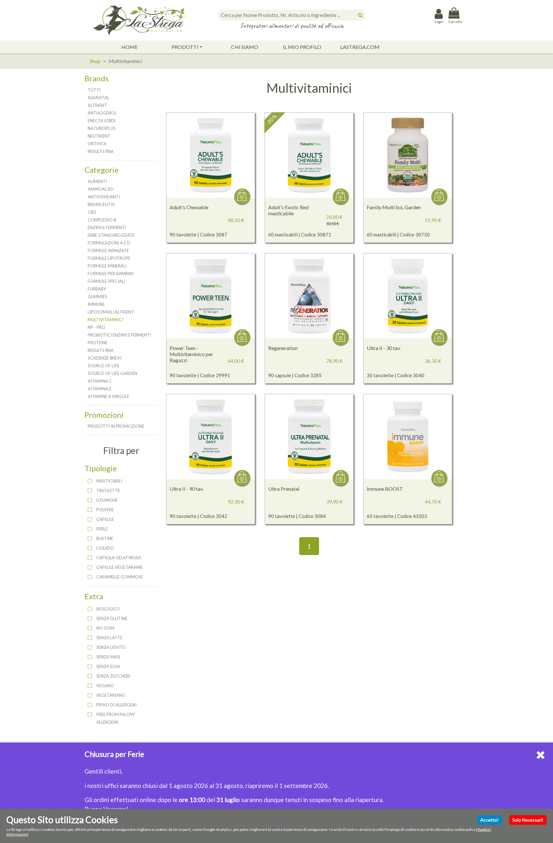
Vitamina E (99, 388)
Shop (95, 61)
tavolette (108, 490)
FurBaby (97, 288)
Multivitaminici (105, 319)
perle (102, 528)
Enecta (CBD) (102, 120)
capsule (105, 519)
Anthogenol (102, 112)
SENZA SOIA (108, 666)
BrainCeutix (101, 204)
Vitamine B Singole (108, 396)
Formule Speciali (106, 281)
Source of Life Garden (112, 373)
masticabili (109, 480)
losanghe (107, 500)
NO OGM (105, 628)
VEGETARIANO (110, 695)
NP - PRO (96, 327)
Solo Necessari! (527, 820)
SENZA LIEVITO (111, 647)
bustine (104, 538)
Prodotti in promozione (116, 426)
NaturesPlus (102, 128)
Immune (96, 304)
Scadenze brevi (104, 358)
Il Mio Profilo (302, 47)
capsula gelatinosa (118, 557)
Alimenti (97, 181)
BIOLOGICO (108, 608)
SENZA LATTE (109, 637)
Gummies (97, 296)
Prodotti (185, 47)
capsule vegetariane (119, 567)
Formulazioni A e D (109, 242)
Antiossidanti (104, 196)
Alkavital (98, 97)
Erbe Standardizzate (111, 235)
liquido (105, 548)
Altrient (97, 105)
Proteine (98, 342)
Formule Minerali (107, 265)
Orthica (97, 143)
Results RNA (101, 151)
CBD (92, 212)
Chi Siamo (244, 47)
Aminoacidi (101, 189)
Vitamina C (100, 381)
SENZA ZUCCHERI (113, 676)
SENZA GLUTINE (111, 618)
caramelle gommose (119, 576)
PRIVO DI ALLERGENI (116, 704)
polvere (105, 509)
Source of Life (103, 365)
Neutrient (99, 136)
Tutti (94, 89)
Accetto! (489, 820)
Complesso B (102, 219)
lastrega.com (360, 47)
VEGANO (105, 685)
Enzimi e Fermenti (107, 227)
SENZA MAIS (108, 656)
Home (129, 47)
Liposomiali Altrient (111, 311)
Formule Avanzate (108, 250)
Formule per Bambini (110, 273)
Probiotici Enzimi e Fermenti (119, 335)
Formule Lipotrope (109, 258)
